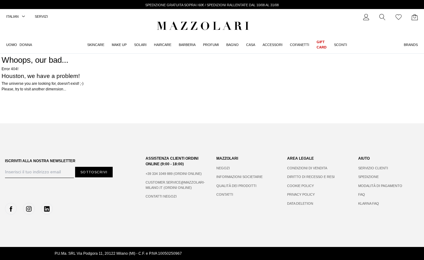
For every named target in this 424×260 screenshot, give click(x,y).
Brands (411, 45)
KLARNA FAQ (368, 203)
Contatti (224, 194)
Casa (250, 45)
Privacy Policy (301, 194)
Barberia (187, 45)
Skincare (95, 45)
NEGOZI (223, 168)
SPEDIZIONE (368, 177)
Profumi (211, 45)
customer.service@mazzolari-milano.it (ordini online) (175, 184)
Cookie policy (300, 186)
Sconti (340, 45)
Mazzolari (204, 27)
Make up (119, 45)
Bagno (232, 45)
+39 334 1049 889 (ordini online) (174, 174)
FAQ (361, 194)
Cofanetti (299, 45)
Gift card (322, 44)
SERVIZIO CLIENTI (373, 168)
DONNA (26, 45)
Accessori (272, 45)
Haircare (162, 45)
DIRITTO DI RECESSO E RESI (311, 177)
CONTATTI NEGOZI (161, 196)
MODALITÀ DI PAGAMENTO (380, 186)
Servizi (41, 16)
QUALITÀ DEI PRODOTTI (236, 186)
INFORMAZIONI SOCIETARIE (239, 177)
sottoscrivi (93, 172)
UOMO (11, 45)
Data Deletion (300, 203)
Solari (140, 45)
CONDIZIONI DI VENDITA (307, 168)
